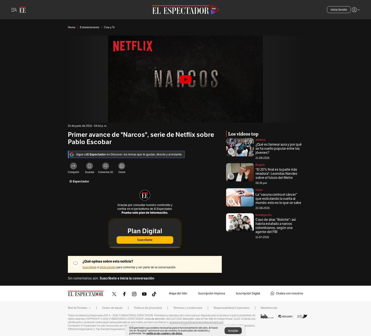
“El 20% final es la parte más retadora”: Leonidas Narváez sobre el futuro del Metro (276, 173)
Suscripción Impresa (211, 293)
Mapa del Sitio (178, 293)
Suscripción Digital (248, 293)
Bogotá (260, 165)
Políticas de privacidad (148, 307)
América (260, 140)
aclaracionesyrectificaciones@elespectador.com (196, 322)
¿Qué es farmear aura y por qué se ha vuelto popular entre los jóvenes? (278, 148)
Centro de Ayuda (112, 307)
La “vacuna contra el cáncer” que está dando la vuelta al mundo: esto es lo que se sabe (278, 198)
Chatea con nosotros (289, 293)
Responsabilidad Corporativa (231, 307)
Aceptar (233, 331)
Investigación (263, 215)
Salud (259, 190)
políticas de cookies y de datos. (164, 333)
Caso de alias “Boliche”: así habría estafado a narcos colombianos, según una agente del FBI (275, 225)
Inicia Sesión (339, 10)
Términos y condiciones (187, 307)
